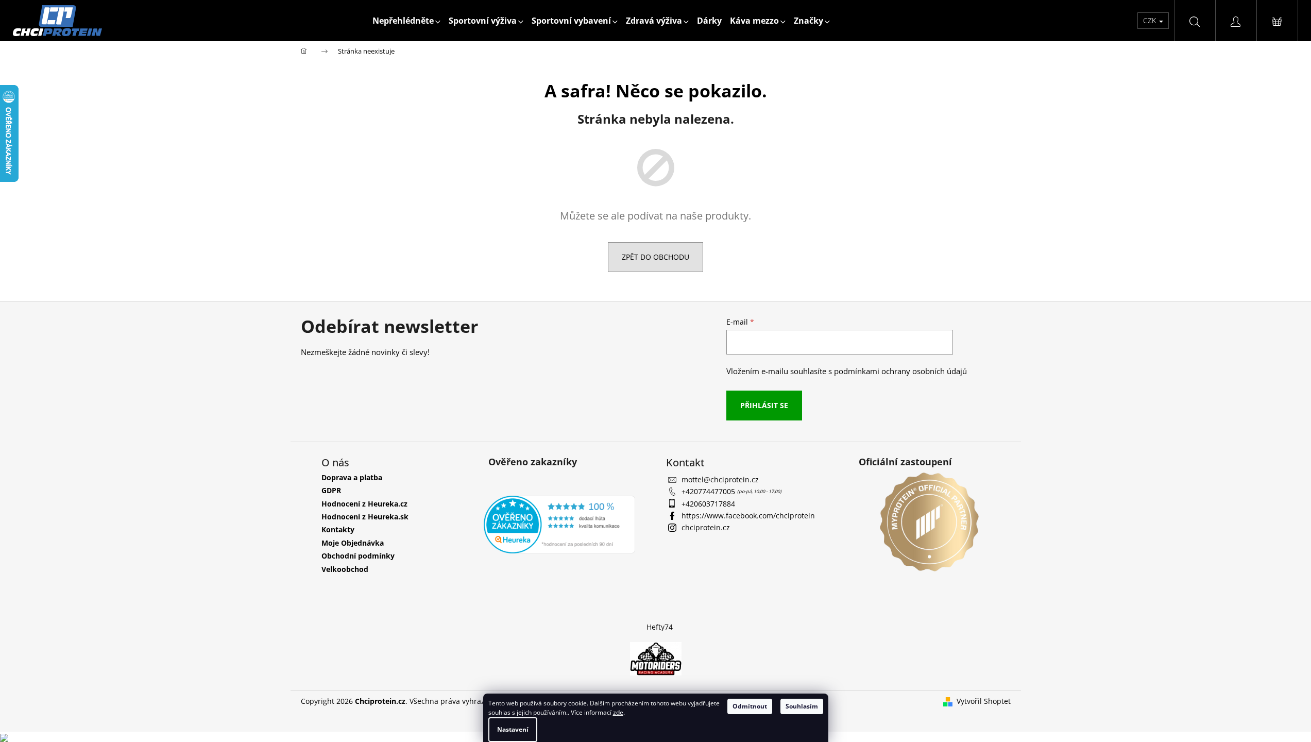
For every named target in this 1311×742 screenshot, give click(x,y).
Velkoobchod (344, 569)
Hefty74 (659, 627)
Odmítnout (750, 706)
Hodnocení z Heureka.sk (364, 516)
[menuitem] (406, 20)
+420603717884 (708, 504)
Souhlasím (802, 706)
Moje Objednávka (352, 543)
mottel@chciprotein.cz (720, 479)
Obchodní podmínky (358, 556)
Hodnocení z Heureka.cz (364, 504)
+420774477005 (709, 491)
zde (618, 712)
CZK (1150, 20)
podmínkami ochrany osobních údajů (900, 371)
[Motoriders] (656, 658)
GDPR (331, 490)
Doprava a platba (351, 477)
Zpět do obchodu (655, 257)
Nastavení (513, 729)
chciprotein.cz (706, 527)
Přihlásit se (764, 405)
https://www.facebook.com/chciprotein (748, 515)
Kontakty (337, 529)
